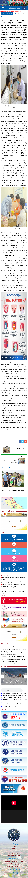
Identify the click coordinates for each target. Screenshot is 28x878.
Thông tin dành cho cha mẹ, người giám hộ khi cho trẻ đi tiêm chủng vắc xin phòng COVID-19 (13, 696)
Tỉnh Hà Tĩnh (5, 496)
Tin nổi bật (5, 643)
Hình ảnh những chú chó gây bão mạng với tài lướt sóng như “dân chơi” (13, 681)
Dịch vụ (3, 532)
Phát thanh (5, 687)
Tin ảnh (3, 666)
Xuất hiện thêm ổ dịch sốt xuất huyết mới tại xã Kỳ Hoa (13, 588)
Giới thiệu (14, 847)
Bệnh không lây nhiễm (14, 855)
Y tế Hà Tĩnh (14, 850)
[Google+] (25, 441)
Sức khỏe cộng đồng (14, 853)
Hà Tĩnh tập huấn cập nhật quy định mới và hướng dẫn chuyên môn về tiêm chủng (13, 585)
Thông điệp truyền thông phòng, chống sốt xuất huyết (13, 703)
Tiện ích (4, 596)
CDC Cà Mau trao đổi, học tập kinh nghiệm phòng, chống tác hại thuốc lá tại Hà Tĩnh (13, 592)
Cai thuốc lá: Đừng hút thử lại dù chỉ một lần (11, 663)
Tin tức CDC (14, 848)
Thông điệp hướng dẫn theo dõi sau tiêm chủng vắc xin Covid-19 (14, 700)
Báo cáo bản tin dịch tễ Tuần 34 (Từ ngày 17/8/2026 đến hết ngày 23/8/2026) (14, 581)
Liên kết (4, 710)
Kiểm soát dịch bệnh (7, 13)
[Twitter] (22, 441)
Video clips (5, 794)
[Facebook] (20, 441)
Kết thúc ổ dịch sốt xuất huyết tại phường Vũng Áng (14, 491)
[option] (14, 481)
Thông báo (5, 575)
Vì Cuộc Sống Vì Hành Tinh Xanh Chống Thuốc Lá (13, 706)
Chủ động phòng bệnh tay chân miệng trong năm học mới (13, 578)
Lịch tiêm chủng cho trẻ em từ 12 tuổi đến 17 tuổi (14, 693)
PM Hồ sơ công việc (8, 511)
